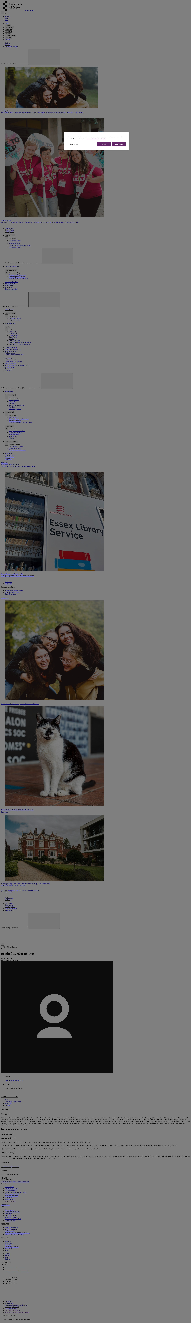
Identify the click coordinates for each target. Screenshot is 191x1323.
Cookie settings (74, 144)
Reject (104, 144)
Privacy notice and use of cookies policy (96, 138)
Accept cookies (119, 144)
